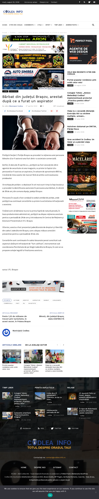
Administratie (71, 25)
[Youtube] (94, 2)
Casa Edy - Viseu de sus (86, 477)
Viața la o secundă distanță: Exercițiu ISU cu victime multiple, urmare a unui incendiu (54, 368)
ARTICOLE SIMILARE (11, 345)
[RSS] (84, 2)
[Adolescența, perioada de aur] (40, 413)
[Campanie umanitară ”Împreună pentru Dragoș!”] (7, 415)
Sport (48, 25)
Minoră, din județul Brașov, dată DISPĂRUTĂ (51, 317)
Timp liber (58, 25)
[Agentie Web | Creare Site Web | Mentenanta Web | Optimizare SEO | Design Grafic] (33, 294)
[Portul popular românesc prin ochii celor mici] (11, 356)
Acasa (4, 25)
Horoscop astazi (30, 2)
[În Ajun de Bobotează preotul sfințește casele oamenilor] (72, 411)
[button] (93, 25)
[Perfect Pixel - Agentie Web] (82, 64)
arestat (26, 300)
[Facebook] (79, 2)
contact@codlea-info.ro (55, 457)
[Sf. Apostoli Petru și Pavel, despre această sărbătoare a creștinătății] (72, 395)
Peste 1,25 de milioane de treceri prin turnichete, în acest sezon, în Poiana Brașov (16, 319)
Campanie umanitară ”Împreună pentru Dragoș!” (22, 415)
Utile (40, 25)
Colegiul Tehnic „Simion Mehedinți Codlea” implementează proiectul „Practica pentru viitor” (33, 369)
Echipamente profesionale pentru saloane (43, 480)
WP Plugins (58, 477)
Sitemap (57, 467)
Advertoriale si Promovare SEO (32, 477)
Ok (50, 495)
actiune (16, 300)
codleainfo (57, 300)
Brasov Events (48, 477)
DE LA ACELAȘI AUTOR (36, 345)
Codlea (5, 91)
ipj (24, 303)
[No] (95, 492)
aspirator (36, 300)
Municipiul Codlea (16, 106)
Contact (54, 2)
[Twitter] (89, 2)
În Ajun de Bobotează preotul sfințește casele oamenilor (88, 411)
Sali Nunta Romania (70, 477)
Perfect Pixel (65, 474)
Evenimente (29, 25)
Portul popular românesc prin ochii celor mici (10, 367)
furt (17, 303)
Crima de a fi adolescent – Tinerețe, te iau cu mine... (54, 396)
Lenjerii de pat (65, 480)
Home (23, 467)
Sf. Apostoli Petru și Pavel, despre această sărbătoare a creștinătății (87, 396)
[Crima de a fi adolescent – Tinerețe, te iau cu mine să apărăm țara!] (40, 395)
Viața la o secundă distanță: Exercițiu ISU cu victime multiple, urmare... (80, 113)
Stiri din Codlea (15, 25)
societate (32, 303)
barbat (46, 300)
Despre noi (44, 2)
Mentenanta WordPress (80, 474)
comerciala (8, 303)
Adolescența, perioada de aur (53, 411)
